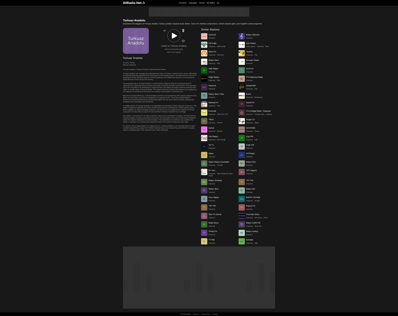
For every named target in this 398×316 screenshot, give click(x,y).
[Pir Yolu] (204, 172)
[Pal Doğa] (204, 45)
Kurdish (220, 131)
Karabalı (249, 240)
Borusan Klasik (252, 60)
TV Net (212, 240)
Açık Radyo (251, 43)
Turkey (132, 63)
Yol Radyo (250, 153)
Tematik (220, 165)
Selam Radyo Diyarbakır (219, 162)
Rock (267, 46)
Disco (266, 218)
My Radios (211, 3)
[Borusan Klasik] (242, 62)
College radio (259, 114)
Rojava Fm (250, 206)
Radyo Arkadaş (215, 180)
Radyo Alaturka (252, 35)
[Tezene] (242, 53)
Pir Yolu (212, 170)
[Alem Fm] (204, 53)
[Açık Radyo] (242, 45)
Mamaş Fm (213, 102)
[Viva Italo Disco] (242, 216)
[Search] (218, 3)
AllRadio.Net (132, 3)
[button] (174, 36)
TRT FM (249, 180)
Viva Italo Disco (253, 214)
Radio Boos (213, 223)
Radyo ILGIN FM (253, 223)
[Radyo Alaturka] (242, 36)
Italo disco (258, 218)
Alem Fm (212, 52)
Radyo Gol (250, 189)
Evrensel (212, 111)
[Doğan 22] (242, 121)
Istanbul (269, 114)
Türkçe (257, 131)
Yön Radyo (213, 136)
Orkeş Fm (213, 231)
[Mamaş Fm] (204, 104)
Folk (218, 63)
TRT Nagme (251, 170)
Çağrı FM (250, 145)
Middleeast (258, 97)
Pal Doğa (212, 43)
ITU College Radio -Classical (258, 111)
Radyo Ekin (251, 162)
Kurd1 (248, 94)
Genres (202, 3)
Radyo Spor (214, 189)
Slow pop (220, 55)
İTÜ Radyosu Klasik (254, 77)
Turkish (219, 123)
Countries (183, 3)
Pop (255, 55)
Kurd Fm (249, 69)
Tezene (249, 52)
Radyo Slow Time (216, 94)
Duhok (211, 128)
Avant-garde (250, 46)
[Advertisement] (113, 38)
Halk (256, 243)
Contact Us (196, 314)
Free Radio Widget (185, 314)
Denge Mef (251, 85)
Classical (132, 65)
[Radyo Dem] (204, 62)
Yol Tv (211, 145)
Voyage (257, 201)
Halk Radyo (213, 69)
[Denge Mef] (242, 87)
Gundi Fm (250, 102)
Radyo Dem (214, 60)
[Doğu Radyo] (204, 79)
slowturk (212, 35)
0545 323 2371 (222, 114)
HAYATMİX (250, 128)
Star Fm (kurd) (215, 214)
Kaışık (256, 123)
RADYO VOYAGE (253, 197)
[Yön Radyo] (204, 138)
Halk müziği (221, 46)
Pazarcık (212, 85)
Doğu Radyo (214, 77)
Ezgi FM (249, 136)
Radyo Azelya (252, 231)
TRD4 (211, 119)
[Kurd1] (242, 96)
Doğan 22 (250, 119)
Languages (193, 3)
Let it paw (215, 314)
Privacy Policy (206, 314)
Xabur (211, 153)
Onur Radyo (214, 197)
